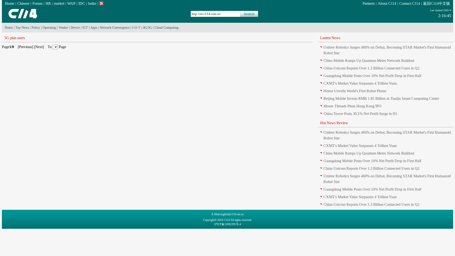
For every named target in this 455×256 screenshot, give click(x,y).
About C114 (387, 3)
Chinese (23, 3)
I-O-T (136, 27)
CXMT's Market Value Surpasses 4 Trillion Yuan (360, 83)
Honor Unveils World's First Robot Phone (354, 91)
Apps (93, 27)
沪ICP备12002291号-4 (227, 224)
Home (9, 3)
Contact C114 (409, 3)
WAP (71, 3)
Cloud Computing (166, 27)
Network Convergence (115, 27)
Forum (37, 3)
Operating (49, 27)
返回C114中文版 (436, 3)
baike (92, 3)
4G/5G (147, 27)
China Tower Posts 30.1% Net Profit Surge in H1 (360, 114)
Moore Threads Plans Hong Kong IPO (352, 106)
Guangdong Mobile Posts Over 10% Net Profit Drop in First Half (372, 76)
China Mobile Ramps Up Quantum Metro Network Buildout (368, 61)
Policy (36, 27)
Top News (22, 27)
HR (48, 3)
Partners (369, 3)
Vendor (63, 27)
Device (75, 27)
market (59, 3)
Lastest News (330, 38)
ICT (85, 27)
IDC (81, 3)
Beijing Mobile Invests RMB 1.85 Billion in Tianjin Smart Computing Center (381, 98)
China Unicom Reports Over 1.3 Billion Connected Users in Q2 (371, 68)
